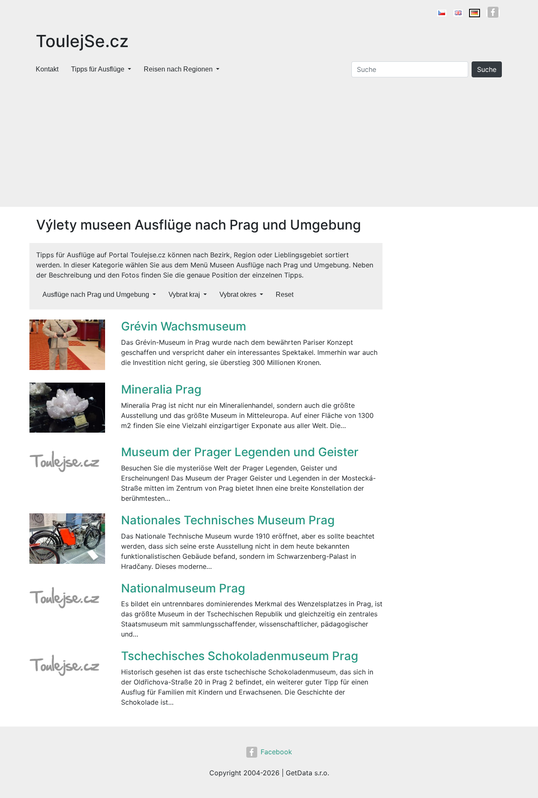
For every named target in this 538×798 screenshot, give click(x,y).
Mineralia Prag (161, 389)
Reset (284, 294)
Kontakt (47, 69)
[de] (474, 13)
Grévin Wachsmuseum (183, 326)
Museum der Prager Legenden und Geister (240, 452)
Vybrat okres (237, 294)
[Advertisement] (269, 144)
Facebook (276, 752)
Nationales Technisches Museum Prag (228, 520)
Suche (486, 69)
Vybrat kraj (184, 294)
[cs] (441, 13)
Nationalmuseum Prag (183, 588)
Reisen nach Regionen (178, 69)
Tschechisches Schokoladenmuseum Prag (239, 656)
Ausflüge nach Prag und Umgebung (95, 294)
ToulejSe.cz (82, 41)
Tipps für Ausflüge (97, 69)
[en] (458, 13)
